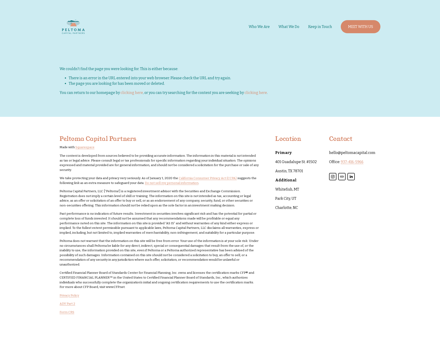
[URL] (342, 176)
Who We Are (259, 27)
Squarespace (84, 147)
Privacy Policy (69, 295)
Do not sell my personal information (171, 183)
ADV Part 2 (67, 304)
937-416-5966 (352, 162)
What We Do (288, 27)
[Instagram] (332, 176)
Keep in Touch (320, 27)
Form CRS (67, 312)
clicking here (132, 92)
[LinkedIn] (351, 176)
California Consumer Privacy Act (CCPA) (208, 178)
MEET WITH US (360, 27)
